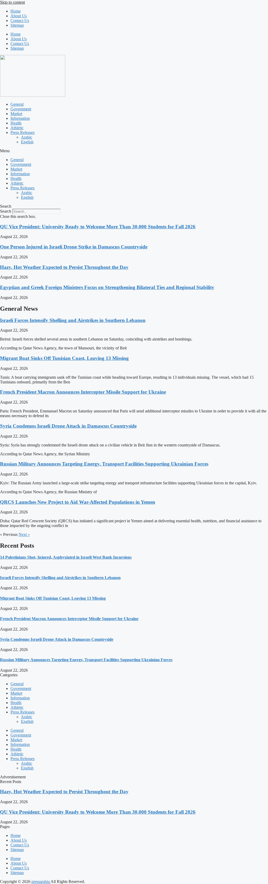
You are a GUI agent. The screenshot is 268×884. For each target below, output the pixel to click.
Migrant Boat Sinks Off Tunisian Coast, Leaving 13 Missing (64, 358)
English (27, 142)
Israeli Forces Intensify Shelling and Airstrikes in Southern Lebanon (73, 320)
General (17, 104)
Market (16, 113)
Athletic (17, 128)
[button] (134, 151)
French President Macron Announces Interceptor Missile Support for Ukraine (83, 392)
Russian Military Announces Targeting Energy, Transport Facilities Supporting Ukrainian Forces (104, 464)
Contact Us (19, 20)
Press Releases (22, 132)
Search (5, 211)
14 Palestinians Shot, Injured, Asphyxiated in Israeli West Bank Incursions (66, 557)
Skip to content (12, 2)
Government (20, 109)
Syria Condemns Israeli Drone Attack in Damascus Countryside (68, 426)
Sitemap (17, 25)
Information (20, 118)
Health (15, 123)
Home (15, 11)
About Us (18, 16)
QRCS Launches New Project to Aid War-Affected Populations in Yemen (77, 502)
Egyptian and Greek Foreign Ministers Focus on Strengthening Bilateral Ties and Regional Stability (107, 287)
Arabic (26, 137)
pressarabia (41, 881)
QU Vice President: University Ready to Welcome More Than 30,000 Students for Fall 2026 (98, 226)
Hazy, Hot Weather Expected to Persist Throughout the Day (64, 267)
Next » (24, 534)
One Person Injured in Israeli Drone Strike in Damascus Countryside (73, 247)
